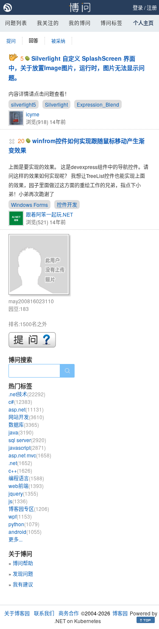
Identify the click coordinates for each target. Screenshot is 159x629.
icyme (32, 114)
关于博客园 (17, 613)
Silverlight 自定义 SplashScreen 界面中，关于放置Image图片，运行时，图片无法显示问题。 (76, 68)
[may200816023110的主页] (40, 265)
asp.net (26, 409)
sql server (27, 439)
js (18, 501)
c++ (20, 470)
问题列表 (16, 22)
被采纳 (58, 40)
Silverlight (56, 104)
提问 (11, 40)
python (23, 523)
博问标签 (111, 22)
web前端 (26, 485)
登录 (138, 7)
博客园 (120, 613)
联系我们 (44, 613)
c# (20, 401)
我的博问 (80, 22)
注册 (152, 7)
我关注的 (48, 22)
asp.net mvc (29, 455)
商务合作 (69, 613)
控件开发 (67, 204)
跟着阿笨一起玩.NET (49, 214)
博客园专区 (28, 508)
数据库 (23, 424)
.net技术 (26, 394)
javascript (27, 447)
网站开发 (26, 416)
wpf (20, 516)
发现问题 (23, 573)
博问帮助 (23, 563)
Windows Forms (29, 204)
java (20, 432)
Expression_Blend (98, 104)
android (25, 531)
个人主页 (143, 23)
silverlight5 (23, 104)
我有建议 (23, 584)
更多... (15, 539)
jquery (23, 493)
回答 (33, 40)
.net (20, 462)
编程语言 (26, 478)
